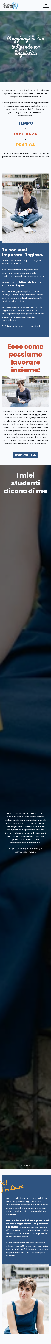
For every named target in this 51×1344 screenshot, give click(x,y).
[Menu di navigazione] (46, 5)
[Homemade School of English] (10, 5)
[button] (21, 1165)
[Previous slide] (5, 833)
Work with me (25, 455)
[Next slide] (46, 833)
